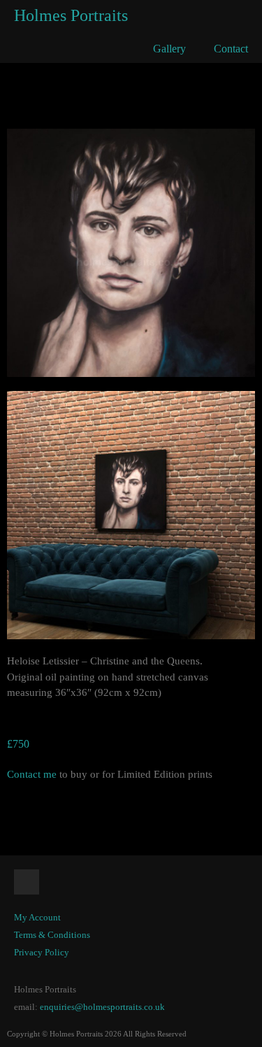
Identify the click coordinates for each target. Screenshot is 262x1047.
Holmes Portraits (71, 15)
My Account (37, 917)
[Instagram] (26, 882)
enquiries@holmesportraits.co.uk (102, 1007)
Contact (231, 49)
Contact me (32, 774)
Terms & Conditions (52, 935)
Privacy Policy (41, 952)
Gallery (169, 49)
